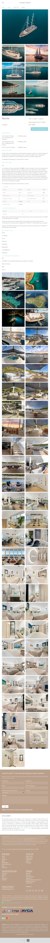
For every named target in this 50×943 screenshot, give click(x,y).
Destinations (5, 862)
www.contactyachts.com (31, 838)
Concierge (28, 862)
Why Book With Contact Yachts (33, 880)
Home (3, 7)
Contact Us (28, 878)
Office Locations (30, 876)
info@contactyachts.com (25, 828)
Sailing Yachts (16, 7)
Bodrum (4, 875)
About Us (4, 859)
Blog (3, 866)
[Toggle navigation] (3, 2)
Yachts (8, 7)
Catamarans (29, 859)
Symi (3, 876)
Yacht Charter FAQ (6, 864)
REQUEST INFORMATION (39, 129)
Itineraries (4, 867)
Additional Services (30, 881)
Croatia (4, 125)
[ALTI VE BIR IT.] (25, 940)
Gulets (27, 861)
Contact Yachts (25, 3)
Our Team (28, 875)
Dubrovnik (4, 878)
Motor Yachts (29, 856)
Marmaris (4, 880)
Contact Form (29, 883)
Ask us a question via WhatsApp (12, 903)
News (3, 861)
